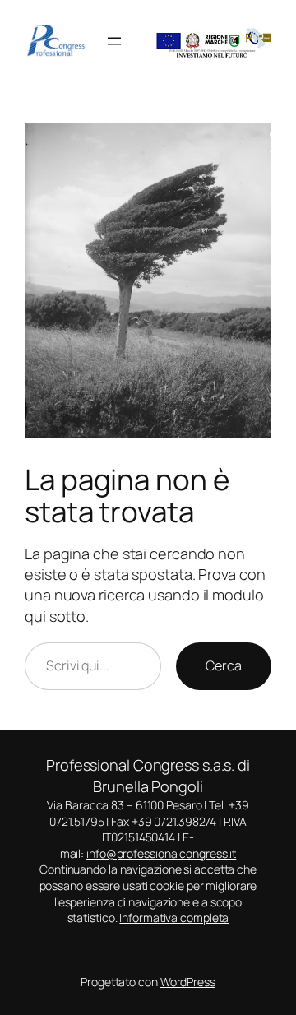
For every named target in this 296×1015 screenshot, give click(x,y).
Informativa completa (174, 917)
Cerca (224, 665)
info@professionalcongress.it (161, 853)
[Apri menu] (114, 41)
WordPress (187, 982)
